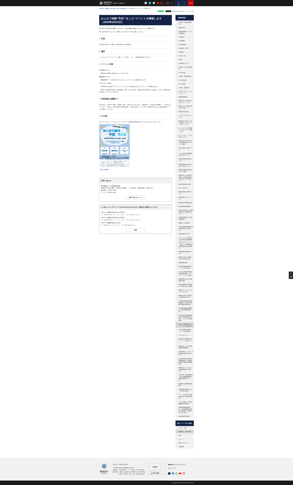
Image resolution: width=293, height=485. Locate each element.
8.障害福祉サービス (184, 63)
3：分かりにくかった (133, 220)
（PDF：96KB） (104, 169)
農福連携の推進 (183, 262)
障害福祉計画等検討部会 (185, 202)
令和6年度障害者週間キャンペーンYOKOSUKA (186, 267)
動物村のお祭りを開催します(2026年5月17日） (185, 296)
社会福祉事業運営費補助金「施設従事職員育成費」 (185, 310)
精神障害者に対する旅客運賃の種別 (185, 279)
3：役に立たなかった (129, 225)
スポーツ (181, 439)
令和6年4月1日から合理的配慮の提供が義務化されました (186, 212)
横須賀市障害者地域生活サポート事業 (185, 170)
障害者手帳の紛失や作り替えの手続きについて (185, 165)
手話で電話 (156, 473)
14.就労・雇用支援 (184, 87)
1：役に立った (106, 225)
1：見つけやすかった (108, 214)
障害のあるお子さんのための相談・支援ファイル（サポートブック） (185, 122)
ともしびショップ (183, 335)
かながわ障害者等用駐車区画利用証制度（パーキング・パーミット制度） (185, 273)
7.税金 (180, 59)
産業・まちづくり (183, 443)
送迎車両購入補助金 (184, 416)
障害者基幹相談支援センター (185, 252)
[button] (178, 3)
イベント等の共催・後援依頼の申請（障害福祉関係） (185, 396)
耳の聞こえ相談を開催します (185, 23)
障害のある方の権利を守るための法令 (185, 107)
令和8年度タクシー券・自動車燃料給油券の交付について (186, 353)
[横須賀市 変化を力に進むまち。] (112, 3)
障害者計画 (182, 27)
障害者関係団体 (183, 97)
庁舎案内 (154, 467)
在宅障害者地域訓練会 (185, 206)
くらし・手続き (183, 427)
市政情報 (181, 446)
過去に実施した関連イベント (185, 148)
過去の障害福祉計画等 (185, 184)
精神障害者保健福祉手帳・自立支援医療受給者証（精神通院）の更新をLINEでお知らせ (185, 410)
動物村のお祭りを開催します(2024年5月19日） (185, 257)
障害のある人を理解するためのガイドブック (185, 101)
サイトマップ (171, 468)
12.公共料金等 (182, 80)
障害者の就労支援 (183, 111)
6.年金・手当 (182, 55)
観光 (180, 435)
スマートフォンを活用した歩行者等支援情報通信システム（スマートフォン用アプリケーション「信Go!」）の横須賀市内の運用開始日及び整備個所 (186, 243)
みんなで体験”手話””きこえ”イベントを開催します (186, 325)
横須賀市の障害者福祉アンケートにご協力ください (185, 340)
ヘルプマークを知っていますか (185, 116)
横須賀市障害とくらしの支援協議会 (185, 32)
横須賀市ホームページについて (176, 464)
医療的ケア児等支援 (184, 223)
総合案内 (101, 8)
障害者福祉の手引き (184, 233)
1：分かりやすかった (108, 220)
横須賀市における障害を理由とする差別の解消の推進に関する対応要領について (185, 178)
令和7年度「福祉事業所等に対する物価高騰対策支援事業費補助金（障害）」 (186, 377)
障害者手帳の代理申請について (185, 159)
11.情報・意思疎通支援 (185, 76)
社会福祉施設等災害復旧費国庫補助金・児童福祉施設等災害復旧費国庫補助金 (185, 361)
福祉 (118, 8)
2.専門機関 (182, 40)
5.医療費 (181, 52)
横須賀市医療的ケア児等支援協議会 (185, 218)
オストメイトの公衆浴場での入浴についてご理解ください (185, 129)
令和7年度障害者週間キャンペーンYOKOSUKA (186, 330)
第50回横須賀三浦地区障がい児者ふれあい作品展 (185, 285)
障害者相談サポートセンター (185, 198)
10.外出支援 (182, 72)
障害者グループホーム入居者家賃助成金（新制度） (185, 369)
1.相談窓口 (182, 37)
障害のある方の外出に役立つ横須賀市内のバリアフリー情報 (185, 142)
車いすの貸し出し (183, 188)
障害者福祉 (123, 8)
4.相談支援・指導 (183, 48)
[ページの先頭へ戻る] (192, 482)
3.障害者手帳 (182, 44)
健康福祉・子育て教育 (110, 8)
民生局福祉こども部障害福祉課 (110, 186)
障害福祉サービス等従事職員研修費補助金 (185, 347)
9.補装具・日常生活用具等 (185, 67)
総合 (169, 3)
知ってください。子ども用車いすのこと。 (185, 136)
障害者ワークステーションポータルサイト (185, 290)
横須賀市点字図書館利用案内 (185, 384)
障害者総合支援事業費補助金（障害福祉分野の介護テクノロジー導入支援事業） (185, 318)
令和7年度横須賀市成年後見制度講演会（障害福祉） (186, 228)
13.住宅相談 (182, 84)
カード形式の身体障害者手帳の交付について (185, 154)
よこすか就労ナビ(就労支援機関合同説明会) (186, 402)
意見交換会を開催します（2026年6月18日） (185, 390)
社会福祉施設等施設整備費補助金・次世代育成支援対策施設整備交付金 (185, 302)
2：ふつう (121, 214)
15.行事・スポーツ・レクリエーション (186, 92)
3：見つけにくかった (133, 214)
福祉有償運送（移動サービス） (185, 192)
